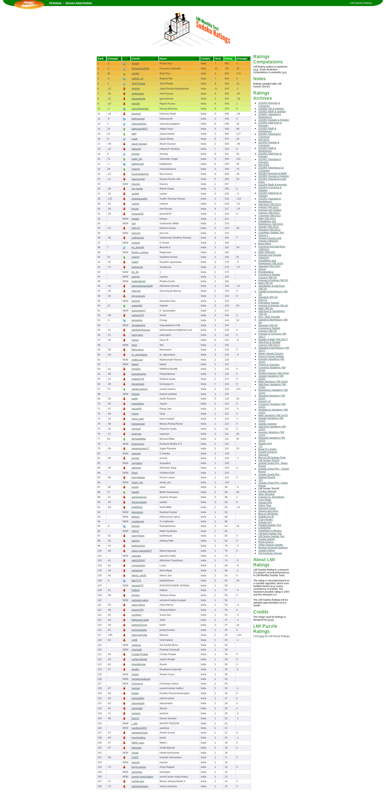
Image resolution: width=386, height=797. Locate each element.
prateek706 (138, 379)
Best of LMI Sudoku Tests (272, 457)
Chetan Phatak (140, 654)
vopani (135, 63)
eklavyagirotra (139, 635)
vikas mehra (138, 604)
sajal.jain (137, 433)
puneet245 (138, 213)
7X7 (260, 446)
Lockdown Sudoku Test (271, 232)
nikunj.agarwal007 (142, 550)
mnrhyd (136, 301)
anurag (136, 154)
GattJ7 (135, 262)
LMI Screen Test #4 (268, 460)
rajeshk (136, 103)
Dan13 (135, 718)
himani (135, 218)
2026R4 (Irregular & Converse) (269, 104)
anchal (135, 458)
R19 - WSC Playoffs (269, 317)
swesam (136, 453)
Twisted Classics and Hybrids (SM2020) (269, 239)
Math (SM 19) (265, 283)
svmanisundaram (141, 679)
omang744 (138, 610)
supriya (136, 276)
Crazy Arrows (265, 519)
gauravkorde (139, 98)
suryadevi (137, 463)
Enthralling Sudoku (268, 302)
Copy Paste (264, 499)
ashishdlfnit (138, 698)
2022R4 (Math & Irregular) (272, 184)
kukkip (135, 693)
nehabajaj (137, 570)
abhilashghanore (141, 330)
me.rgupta (137, 188)
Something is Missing (270, 530)
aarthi (135, 398)
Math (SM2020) (266, 252)
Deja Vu (262, 300)
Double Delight (266, 539)
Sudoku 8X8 (265, 502)
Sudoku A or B (266, 516)
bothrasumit (138, 118)
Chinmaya (137, 683)
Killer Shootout (266, 494)
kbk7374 (136, 580)
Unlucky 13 (264, 401)
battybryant (138, 164)
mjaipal (136, 88)
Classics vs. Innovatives (271, 497)
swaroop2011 (139, 123)
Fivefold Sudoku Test (269, 525)
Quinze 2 (263, 235)
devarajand (138, 384)
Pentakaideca (265, 271)
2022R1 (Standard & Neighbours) (269, 200)
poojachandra (139, 630)
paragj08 (137, 408)
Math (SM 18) (265, 308)
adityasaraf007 (140, 128)
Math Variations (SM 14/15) (273, 415)
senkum (136, 713)
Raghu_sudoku (140, 252)
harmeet (136, 113)
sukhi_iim (137, 159)
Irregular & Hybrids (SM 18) (273, 305)
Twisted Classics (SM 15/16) (273, 373)
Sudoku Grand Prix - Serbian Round (269, 476)
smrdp (135, 487)
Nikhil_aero (138, 742)
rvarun (135, 340)
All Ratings (55, 3)
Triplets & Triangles (268, 364)
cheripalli (137, 649)
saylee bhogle (139, 659)
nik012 (135, 531)
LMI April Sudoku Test (270, 533)
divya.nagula (139, 767)
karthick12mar (139, 625)
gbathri (135, 492)
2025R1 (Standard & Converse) (269, 135)
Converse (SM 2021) (269, 215)
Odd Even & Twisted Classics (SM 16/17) (269, 343)
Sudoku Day (265, 443)
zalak (135, 138)
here (255, 69)
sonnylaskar (138, 477)
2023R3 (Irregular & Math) (272, 173)
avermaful (137, 708)
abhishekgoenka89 (142, 286)
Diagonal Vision (267, 508)
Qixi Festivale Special (270, 553)
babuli (135, 364)
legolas (136, 595)
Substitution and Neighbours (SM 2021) (270, 222)
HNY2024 (263, 165)
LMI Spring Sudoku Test (271, 536)
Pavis (135, 472)
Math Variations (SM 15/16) (273, 381)
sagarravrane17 (140, 448)
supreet (136, 688)
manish (136, 762)
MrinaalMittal (139, 438)
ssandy (136, 257)
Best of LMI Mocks (268, 513)
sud (134, 223)
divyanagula (138, 296)
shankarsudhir (139, 198)
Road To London (267, 449)
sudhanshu (138, 237)
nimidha (136, 369)
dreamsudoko (139, 502)
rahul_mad (138, 418)
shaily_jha (137, 482)
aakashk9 (137, 305)
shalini (135, 674)
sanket (135, 193)
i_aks (135, 723)
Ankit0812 (137, 507)
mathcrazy (137, 359)
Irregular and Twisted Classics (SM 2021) (269, 211)
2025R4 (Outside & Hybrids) (273, 120)
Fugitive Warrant (267, 491)
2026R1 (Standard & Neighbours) (269, 116)
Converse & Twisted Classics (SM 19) (269, 276)
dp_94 (135, 272)
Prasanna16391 (140, 68)
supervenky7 (139, 310)
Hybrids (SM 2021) (268, 207)
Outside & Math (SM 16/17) (273, 339)
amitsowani (138, 93)
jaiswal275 (138, 585)
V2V (260, 480)
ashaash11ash (140, 732)
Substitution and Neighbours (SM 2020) (270, 262)
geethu (135, 669)
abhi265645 (138, 560)
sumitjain (137, 615)
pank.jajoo (137, 335)
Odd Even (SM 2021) (269, 204)
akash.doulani (139, 143)
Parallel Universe (267, 452)
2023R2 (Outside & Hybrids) (273, 176)
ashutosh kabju (140, 600)
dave (134, 345)
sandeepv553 (139, 728)
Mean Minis (264, 243)
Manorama (138, 349)
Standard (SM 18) (268, 325)
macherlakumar (140, 174)
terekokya (137, 320)
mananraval (138, 423)
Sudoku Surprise (267, 423)
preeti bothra (139, 737)
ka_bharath (138, 247)
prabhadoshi (139, 281)
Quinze (262, 269)
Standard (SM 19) (268, 297)
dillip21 (136, 516)
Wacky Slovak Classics (270, 353)
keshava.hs (138, 444)
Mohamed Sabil (140, 620)
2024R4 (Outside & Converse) (268, 144)
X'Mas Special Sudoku (270, 544)
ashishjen (137, 772)
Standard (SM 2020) (269, 266)
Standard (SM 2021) (269, 229)
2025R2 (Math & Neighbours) (267, 130)
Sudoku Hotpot (266, 550)
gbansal (136, 291)
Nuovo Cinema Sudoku (271, 356)
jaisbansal (137, 267)
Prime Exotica (265, 542)
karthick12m (138, 545)
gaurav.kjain (138, 179)
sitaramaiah (138, 703)
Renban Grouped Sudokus (273, 547)
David (270, 619)
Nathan (136, 590)
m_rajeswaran (139, 354)
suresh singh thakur (142, 776)
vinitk (134, 640)
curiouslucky (138, 565)
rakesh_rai (137, 78)
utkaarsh (136, 149)
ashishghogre (139, 497)
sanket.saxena (140, 389)
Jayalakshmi (138, 325)
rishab (135, 752)
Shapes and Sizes (268, 511)
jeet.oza (136, 233)
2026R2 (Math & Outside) (272, 111)
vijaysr (135, 413)
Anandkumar (139, 664)
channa (136, 169)
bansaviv (137, 747)
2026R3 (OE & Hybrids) (271, 108)
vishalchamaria (140, 786)
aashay (136, 540)
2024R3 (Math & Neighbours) (267, 149)
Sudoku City (265, 522)
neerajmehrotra (140, 108)
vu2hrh (135, 203)
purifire (135, 73)
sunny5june (138, 535)
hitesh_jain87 (139, 575)
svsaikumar (138, 521)
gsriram (136, 242)
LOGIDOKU (264, 528)
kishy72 (136, 228)
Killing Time (264, 505)
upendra (136, 555)
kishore (136, 394)
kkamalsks (137, 512)
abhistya (136, 467)
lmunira (136, 184)
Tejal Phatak (138, 83)
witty (134, 133)
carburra (136, 645)
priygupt (136, 428)
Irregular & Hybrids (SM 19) (273, 280)
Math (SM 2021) (267, 218)
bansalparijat (139, 374)
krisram (136, 526)
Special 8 (263, 454)
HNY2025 (263, 139)
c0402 (135, 757)
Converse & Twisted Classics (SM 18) (269, 329)
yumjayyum (138, 781)
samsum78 (138, 315)
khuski (135, 208)
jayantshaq (138, 403)
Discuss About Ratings (79, 3)
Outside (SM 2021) (268, 226)
